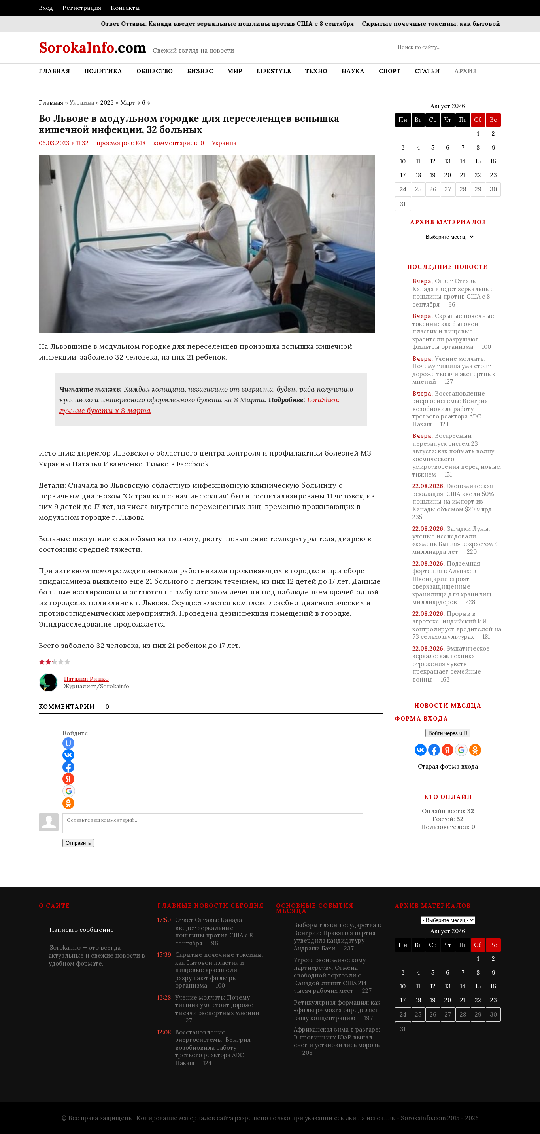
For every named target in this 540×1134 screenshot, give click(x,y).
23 (493, 175)
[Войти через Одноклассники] (68, 803)
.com (92, 47)
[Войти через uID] (68, 743)
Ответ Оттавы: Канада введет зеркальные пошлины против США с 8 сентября (207, 23)
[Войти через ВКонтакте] (68, 755)
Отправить (78, 843)
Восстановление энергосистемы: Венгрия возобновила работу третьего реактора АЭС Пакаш (450, 409)
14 (463, 161)
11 (418, 161)
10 (403, 161)
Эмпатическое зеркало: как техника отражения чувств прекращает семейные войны (451, 664)
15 (478, 161)
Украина (224, 143)
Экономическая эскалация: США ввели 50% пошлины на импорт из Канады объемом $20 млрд (453, 501)
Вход (46, 7)
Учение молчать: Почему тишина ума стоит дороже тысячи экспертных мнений (453, 370)
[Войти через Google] (68, 791)
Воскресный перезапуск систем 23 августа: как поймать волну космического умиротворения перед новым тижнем (456, 455)
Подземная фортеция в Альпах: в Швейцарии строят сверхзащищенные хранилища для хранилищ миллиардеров (452, 583)
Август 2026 (447, 106)
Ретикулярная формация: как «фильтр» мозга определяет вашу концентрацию (337, 1010)
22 (478, 175)
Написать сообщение (81, 929)
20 (447, 175)
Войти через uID (448, 733)
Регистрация (81, 7)
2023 (107, 102)
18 (418, 175)
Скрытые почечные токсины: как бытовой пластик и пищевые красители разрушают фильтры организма (453, 331)
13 (448, 161)
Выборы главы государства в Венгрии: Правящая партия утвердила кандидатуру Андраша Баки (337, 936)
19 (433, 175)
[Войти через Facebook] (68, 767)
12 (433, 161)
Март (128, 102)
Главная (51, 102)
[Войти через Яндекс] (68, 779)
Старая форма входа (448, 766)
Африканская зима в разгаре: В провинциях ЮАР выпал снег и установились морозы (337, 1041)
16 (493, 161)
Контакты (125, 7)
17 (403, 175)
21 (462, 175)
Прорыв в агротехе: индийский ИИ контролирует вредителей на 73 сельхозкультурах (456, 625)
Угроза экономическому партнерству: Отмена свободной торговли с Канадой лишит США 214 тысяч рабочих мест (333, 975)
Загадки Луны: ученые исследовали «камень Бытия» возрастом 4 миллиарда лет (455, 540)
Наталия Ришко (86, 678)
